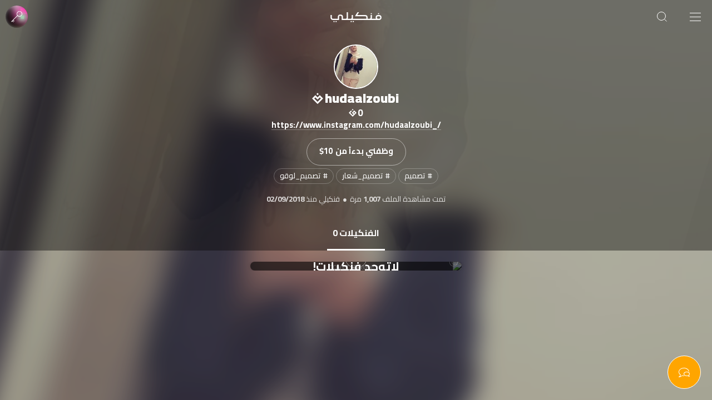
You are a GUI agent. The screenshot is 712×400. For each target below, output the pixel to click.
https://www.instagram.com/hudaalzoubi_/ (356, 125)
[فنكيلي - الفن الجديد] (356, 16)
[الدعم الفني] (684, 372)
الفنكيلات (356, 232)
